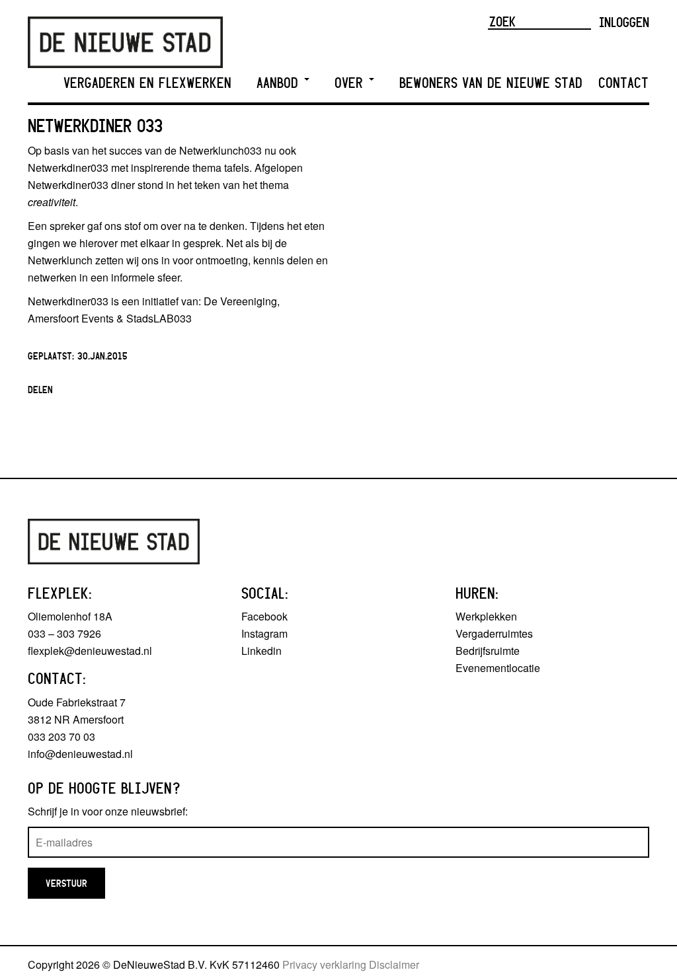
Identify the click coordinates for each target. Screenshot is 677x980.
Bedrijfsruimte (488, 650)
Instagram (264, 633)
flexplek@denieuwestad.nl (90, 650)
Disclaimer (394, 964)
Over (351, 83)
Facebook (264, 616)
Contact (623, 83)
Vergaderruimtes (494, 633)
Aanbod (280, 83)
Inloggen (624, 22)
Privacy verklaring (324, 964)
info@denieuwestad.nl (80, 753)
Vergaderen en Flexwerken (147, 83)
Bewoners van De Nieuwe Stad (490, 83)
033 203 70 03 (61, 736)
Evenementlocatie (498, 667)
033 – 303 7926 (64, 633)
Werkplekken (486, 616)
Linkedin (261, 650)
